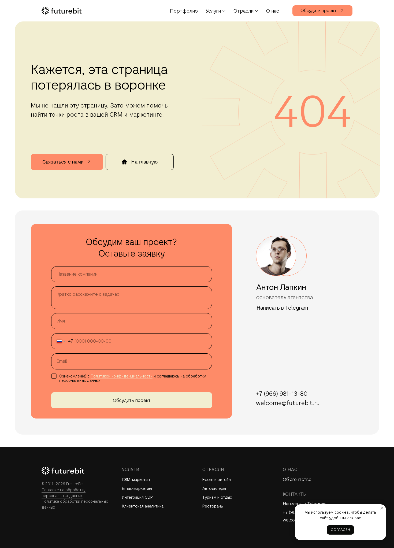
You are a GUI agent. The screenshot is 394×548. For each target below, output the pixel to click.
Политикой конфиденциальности (122, 376)
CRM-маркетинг (136, 479)
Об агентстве (297, 479)
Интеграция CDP (137, 497)
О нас (272, 11)
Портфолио (184, 11)
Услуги (213, 11)
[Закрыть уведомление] (382, 508)
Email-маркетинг (137, 488)
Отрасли (243, 11)
